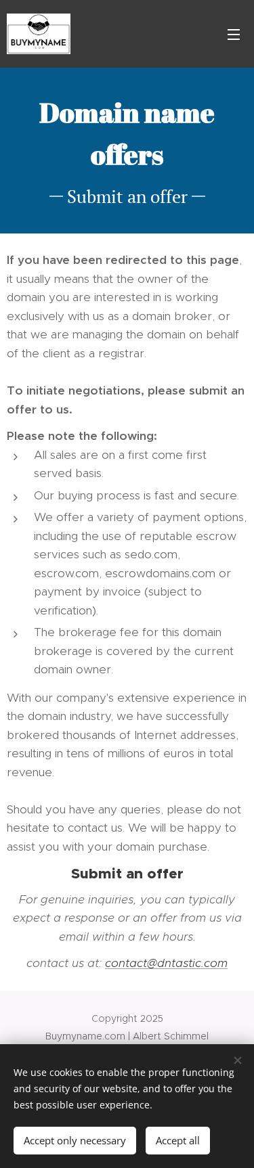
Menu (233, 33)
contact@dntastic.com (166, 963)
